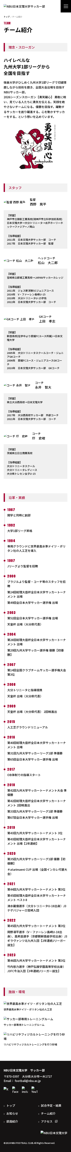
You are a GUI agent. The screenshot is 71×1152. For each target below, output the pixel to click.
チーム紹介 (48, 1113)
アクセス (47, 1121)
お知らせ (12, 1113)
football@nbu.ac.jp (28, 1081)
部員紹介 (12, 1121)
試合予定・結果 (51, 1105)
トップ (7, 16)
